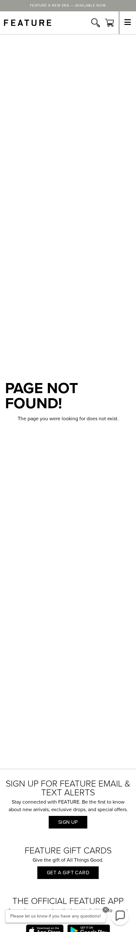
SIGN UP (68, 822)
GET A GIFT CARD (68, 873)
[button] (120, 916)
